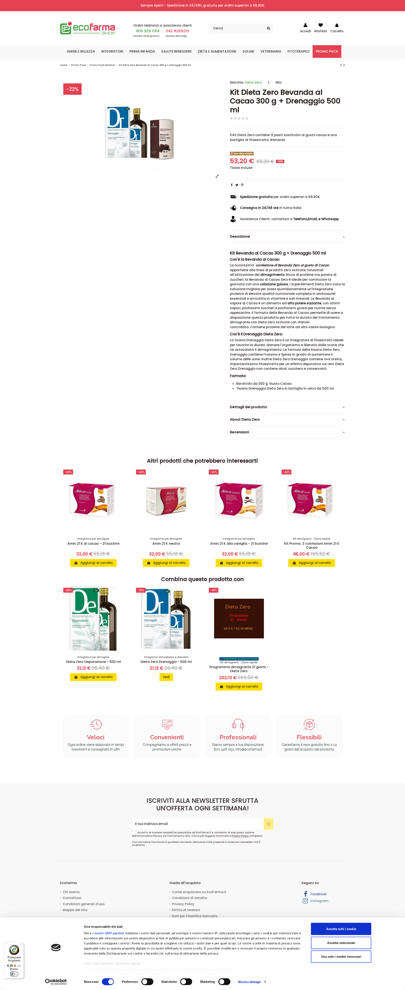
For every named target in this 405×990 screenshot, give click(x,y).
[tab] (287, 236)
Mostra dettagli (249, 981)
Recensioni (239, 432)
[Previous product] (341, 65)
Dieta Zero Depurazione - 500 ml (93, 661)
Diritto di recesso (186, 910)
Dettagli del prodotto (248, 407)
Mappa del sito (75, 910)
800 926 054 (147, 31)
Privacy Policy (240, 836)
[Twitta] (236, 185)
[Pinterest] (242, 185)
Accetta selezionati (341, 942)
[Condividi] (232, 185)
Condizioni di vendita (189, 898)
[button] (81, 51)
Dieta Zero (253, 82)
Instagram (319, 901)
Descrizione (240, 236)
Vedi (166, 677)
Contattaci (72, 898)
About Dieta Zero (245, 419)
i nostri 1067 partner (108, 933)
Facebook (318, 894)
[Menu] (21, 945)
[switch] (147, 981)
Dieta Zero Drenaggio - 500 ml (166, 661)
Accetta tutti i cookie (341, 929)
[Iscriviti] (268, 824)
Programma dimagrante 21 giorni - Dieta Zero (239, 669)
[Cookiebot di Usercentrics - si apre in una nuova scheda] (56, 982)
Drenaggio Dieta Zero (266, 388)
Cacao (286, 383)
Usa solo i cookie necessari (341, 956)
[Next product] (344, 65)
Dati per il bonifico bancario (194, 916)
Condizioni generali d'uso (83, 904)
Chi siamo (71, 892)
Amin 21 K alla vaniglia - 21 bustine (239, 543)
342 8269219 (177, 31)
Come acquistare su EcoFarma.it (199, 892)
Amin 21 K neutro (166, 543)
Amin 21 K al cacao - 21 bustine (93, 543)
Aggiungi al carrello (96, 563)
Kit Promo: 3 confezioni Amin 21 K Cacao (311, 545)
